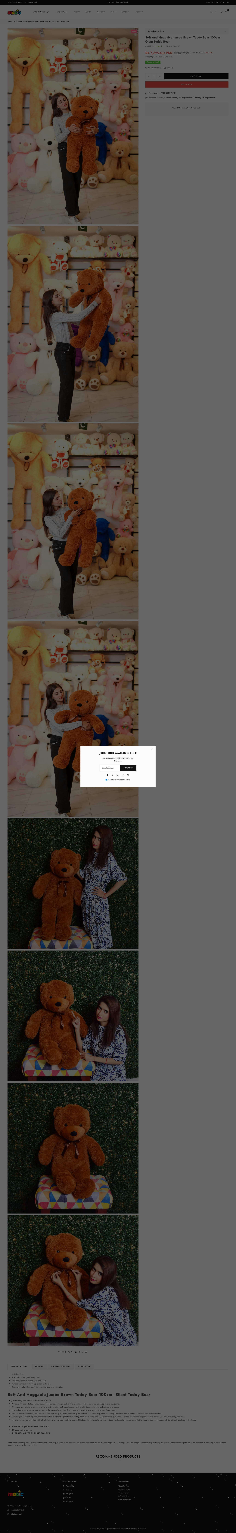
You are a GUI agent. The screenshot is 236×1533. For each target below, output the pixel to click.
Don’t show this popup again (119, 780)
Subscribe (128, 768)
